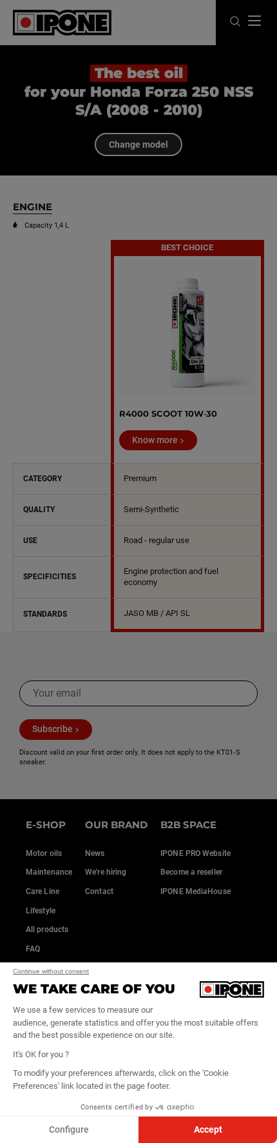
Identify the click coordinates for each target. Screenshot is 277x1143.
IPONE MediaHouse (195, 891)
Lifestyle (40, 910)
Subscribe (52, 729)
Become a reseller (191, 872)
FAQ (33, 948)
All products (47, 929)
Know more (155, 440)
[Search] (235, 22)
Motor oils (44, 853)
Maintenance (49, 872)
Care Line (42, 891)
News (94, 853)
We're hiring (105, 872)
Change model (138, 144)
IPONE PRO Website (195, 853)
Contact (99, 891)
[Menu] (254, 20)
